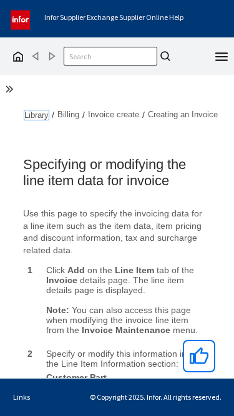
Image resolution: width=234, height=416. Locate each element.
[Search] (165, 56)
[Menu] (221, 55)
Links (21, 397)
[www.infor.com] (21, 18)
